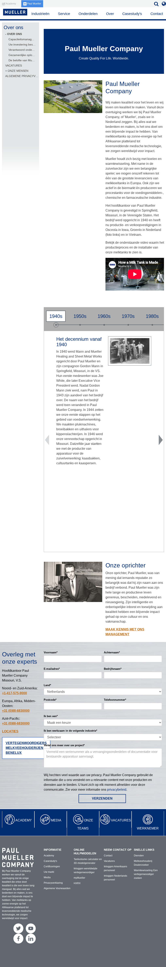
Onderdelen (88, 14)
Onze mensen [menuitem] (18, 70)
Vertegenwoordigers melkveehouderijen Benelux (26, 747)
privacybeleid (116, 789)
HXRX (77, 883)
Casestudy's (132, 14)
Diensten (139, 855)
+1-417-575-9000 (14, 693)
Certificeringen (52, 866)
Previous (47, 440)
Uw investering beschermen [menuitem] (22, 44)
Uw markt (49, 872)
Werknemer (148, 828)
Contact (156, 14)
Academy (23, 820)
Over (110, 14)
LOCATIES (10, 731)
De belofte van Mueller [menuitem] (22, 60)
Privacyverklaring (53, 882)
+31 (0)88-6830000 (16, 710)
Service (64, 14)
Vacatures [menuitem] (13, 65)
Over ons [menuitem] (14, 34)
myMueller (79, 877)
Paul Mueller (34, 3)
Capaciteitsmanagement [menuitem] (22, 39)
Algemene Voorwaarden (57, 888)
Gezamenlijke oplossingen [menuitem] (22, 55)
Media (56, 820)
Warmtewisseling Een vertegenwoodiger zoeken (146, 874)
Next (161, 440)
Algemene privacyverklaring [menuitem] (22, 76)
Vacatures (121, 820)
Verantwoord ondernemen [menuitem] (22, 49)
